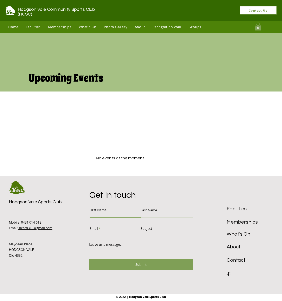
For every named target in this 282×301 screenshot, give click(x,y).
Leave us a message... (105, 244)
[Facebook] (228, 274)
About (234, 246)
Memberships (242, 222)
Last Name (149, 210)
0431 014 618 (31, 222)
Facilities (237, 208)
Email (94, 228)
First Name (98, 210)
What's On (238, 234)
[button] (33, 27)
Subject (146, 228)
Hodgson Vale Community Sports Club (56, 9)
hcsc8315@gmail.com (35, 228)
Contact (236, 260)
